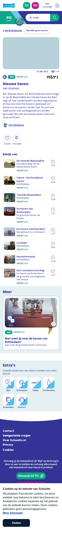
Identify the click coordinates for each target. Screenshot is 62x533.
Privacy (8, 445)
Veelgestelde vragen (16, 435)
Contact (8, 431)
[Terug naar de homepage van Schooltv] (9, 5)
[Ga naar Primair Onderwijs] (9, 17)
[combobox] (38, 17)
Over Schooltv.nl (14, 440)
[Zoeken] (54, 17)
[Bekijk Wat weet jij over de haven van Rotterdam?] (31, 323)
